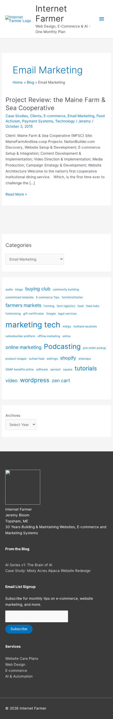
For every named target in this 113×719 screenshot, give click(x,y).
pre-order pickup (94, 348)
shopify (68, 358)
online (66, 336)
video (12, 380)
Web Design (15, 664)
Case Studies (17, 116)
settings (52, 358)
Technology (65, 121)
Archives (13, 415)
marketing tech (33, 324)
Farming (49, 306)
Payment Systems (37, 121)
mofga (67, 326)
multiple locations (85, 326)
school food (36, 358)
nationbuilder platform (20, 336)
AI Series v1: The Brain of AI (28, 565)
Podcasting (62, 346)
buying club (37, 288)
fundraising (13, 313)
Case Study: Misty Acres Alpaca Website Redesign (48, 571)
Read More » (16, 194)
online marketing (24, 347)
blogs (19, 289)
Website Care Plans (21, 658)
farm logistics (66, 306)
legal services (67, 313)
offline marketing (49, 336)
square (67, 369)
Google (51, 313)
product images (16, 358)
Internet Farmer (51, 13)
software (42, 369)
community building (66, 289)
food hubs (92, 306)
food (81, 306)
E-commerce (54, 116)
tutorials (86, 368)
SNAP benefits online (20, 369)
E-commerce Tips (47, 297)
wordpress (34, 379)
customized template (20, 297)
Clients (36, 116)
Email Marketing (81, 116)
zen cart (61, 380)
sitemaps (85, 358)
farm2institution (72, 297)
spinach (55, 369)
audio (9, 289)
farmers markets (23, 305)
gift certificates (33, 313)
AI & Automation (19, 676)
